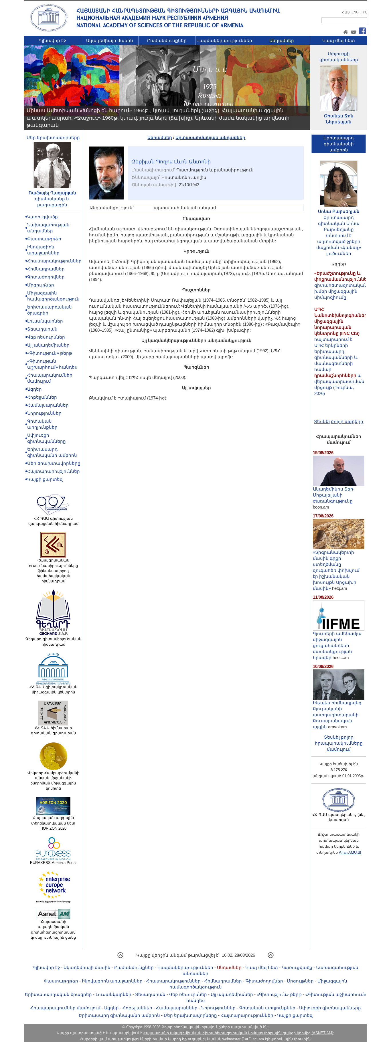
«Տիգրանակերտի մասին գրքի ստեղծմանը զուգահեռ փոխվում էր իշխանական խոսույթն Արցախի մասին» (336, 570)
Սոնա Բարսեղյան (339, 211)
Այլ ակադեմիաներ (48, 345)
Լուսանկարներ (45, 321)
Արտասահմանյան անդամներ (210, 137)
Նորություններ (44, 413)
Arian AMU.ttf (350, 852)
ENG (355, 12)
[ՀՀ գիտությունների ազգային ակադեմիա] (48, 30)
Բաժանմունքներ (167, 40)
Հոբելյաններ (42, 397)
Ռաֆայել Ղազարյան (52, 192)
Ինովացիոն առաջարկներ (112, 980)
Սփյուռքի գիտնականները (330, 1007)
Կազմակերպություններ (224, 40)
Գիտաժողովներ (46, 276)
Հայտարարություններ (53, 471)
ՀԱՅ (346, 12)
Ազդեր (34, 389)
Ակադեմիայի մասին (109, 40)
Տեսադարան (42, 329)
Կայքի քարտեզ (45, 479)
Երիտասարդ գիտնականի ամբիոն (119, 1015)
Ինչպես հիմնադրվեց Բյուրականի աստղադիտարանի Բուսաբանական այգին (337, 714)
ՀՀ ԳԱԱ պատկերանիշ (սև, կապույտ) (338, 817)
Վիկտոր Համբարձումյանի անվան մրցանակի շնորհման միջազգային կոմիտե (53, 781)
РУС (363, 12)
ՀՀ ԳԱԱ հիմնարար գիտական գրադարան (53, 730)
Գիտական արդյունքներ (267, 1007)
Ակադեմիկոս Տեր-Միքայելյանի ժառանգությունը (334, 495)
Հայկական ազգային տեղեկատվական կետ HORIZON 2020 (53, 823)
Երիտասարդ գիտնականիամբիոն (338, 143)
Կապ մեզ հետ (338, 40)
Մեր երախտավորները (53, 137)
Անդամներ (281, 40)
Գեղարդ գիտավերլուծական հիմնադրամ (53, 641)
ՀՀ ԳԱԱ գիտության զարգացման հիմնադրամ (53, 521)
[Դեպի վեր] (120, 957)
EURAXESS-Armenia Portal (53, 863)
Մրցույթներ (40, 284)
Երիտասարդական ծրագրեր (58, 994)
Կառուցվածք (42, 216)
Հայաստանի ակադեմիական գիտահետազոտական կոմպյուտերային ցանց (53, 930)
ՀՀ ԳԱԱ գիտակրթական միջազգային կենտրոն (53, 689)
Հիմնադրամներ (46, 268)
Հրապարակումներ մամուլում (65, 1007)
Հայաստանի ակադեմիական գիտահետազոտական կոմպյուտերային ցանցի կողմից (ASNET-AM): (238, 1033)
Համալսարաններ (48, 405)
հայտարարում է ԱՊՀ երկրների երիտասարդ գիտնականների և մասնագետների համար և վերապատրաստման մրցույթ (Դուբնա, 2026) (342, 338)
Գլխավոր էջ (52, 40)
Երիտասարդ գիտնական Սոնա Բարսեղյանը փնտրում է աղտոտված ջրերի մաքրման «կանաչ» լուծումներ (338, 235)
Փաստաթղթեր (44, 238)
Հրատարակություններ (54, 260)
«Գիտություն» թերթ (49, 353)
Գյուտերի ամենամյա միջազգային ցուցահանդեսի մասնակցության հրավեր (337, 645)
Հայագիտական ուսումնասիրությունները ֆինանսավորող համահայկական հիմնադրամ (53, 570)
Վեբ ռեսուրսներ (46, 337)
